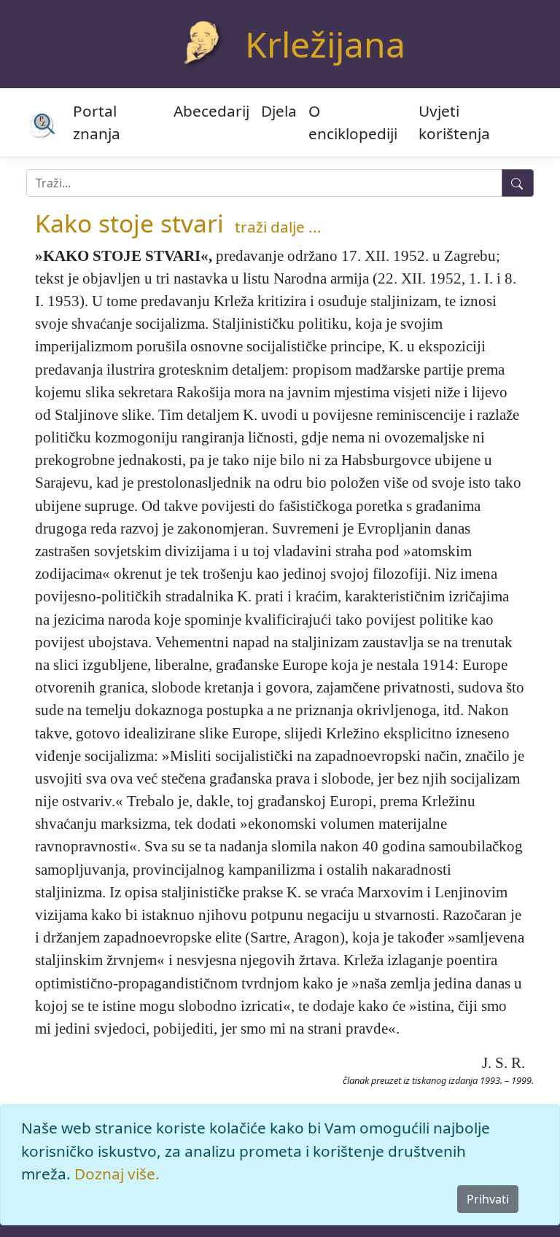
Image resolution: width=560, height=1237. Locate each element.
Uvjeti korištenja (454, 122)
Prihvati (488, 1199)
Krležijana (325, 44)
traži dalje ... (278, 226)
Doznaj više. (117, 1173)
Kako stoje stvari (129, 223)
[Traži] (518, 183)
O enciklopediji (352, 122)
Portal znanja (96, 122)
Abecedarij (211, 111)
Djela (279, 111)
